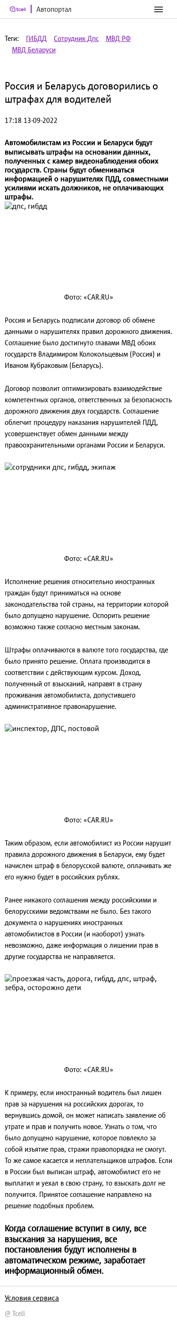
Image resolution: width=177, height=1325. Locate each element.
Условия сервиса (32, 1297)
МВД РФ (118, 38)
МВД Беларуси (34, 49)
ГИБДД (36, 38)
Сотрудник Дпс (76, 38)
